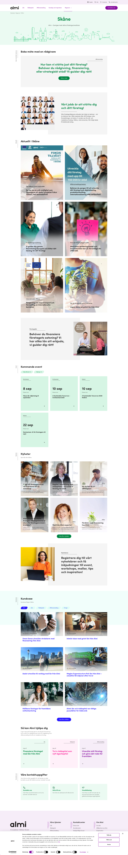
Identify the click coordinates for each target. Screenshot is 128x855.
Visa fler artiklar (64, 719)
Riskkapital (41, 608)
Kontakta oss (111, 8)
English (91, 2)
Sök (97, 2)
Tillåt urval (109, 839)
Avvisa (109, 844)
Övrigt (65, 608)
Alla (24, 608)
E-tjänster (104, 2)
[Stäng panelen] (122, 833)
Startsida (12, 13)
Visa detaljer (83, 852)
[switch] (46, 852)
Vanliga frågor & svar (78, 830)
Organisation (99, 830)
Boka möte (64, 78)
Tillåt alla (109, 835)
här (59, 842)
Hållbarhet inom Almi (101, 828)
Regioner (18, 13)
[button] (68, 7)
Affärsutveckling (54, 608)
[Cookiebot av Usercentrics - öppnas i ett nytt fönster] (12, 852)
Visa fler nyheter (64, 536)
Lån (32, 608)
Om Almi (98, 825)
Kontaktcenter (114, 2)
